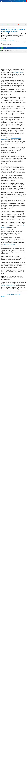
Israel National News (5, 27)
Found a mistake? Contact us (13, 294)
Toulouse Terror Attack (7, 44)
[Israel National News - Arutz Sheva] (14, 1)
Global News (12, 27)
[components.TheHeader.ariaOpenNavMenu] (4, 1)
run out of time (19, 196)
